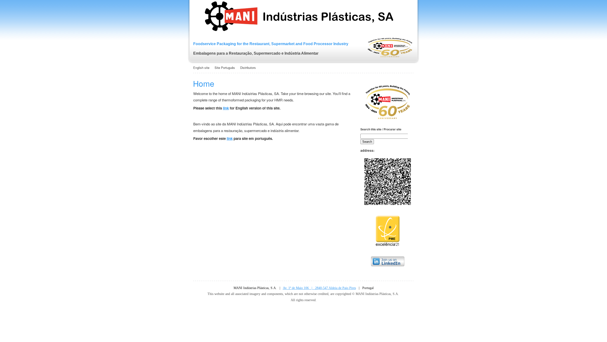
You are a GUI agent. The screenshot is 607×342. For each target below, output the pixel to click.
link (226, 108)
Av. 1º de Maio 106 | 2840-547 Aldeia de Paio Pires (319, 288)
